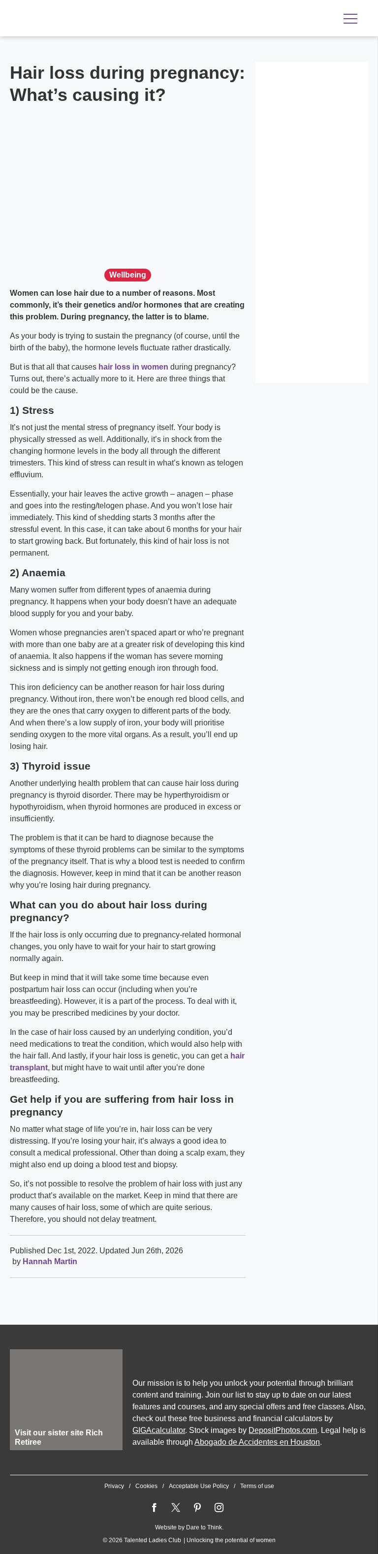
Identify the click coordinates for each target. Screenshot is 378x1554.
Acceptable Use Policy (199, 1486)
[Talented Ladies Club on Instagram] (219, 1508)
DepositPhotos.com (283, 1430)
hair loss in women (133, 367)
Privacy (114, 1486)
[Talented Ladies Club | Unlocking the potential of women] (113, 19)
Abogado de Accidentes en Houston (257, 1442)
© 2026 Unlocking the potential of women (189, 1540)
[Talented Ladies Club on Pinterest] (197, 1508)
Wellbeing (127, 275)
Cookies (146, 1486)
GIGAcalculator (158, 1430)
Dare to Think (204, 1527)
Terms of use (257, 1486)
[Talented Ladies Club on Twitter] (176, 1508)
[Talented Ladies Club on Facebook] (154, 1508)
